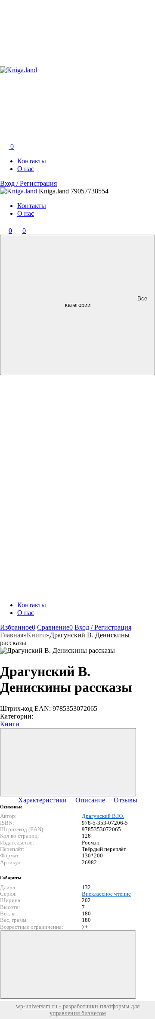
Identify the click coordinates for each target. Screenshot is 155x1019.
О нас (25, 168)
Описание (90, 800)
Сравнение (55, 627)
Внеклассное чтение (106, 894)
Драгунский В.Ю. (103, 816)
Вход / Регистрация (28, 183)
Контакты (31, 161)
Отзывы (125, 800)
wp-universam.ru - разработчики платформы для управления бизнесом (78, 1009)
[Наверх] (68, 964)
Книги (9, 724)
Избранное (17, 627)
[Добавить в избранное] (68, 762)
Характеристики (42, 800)
